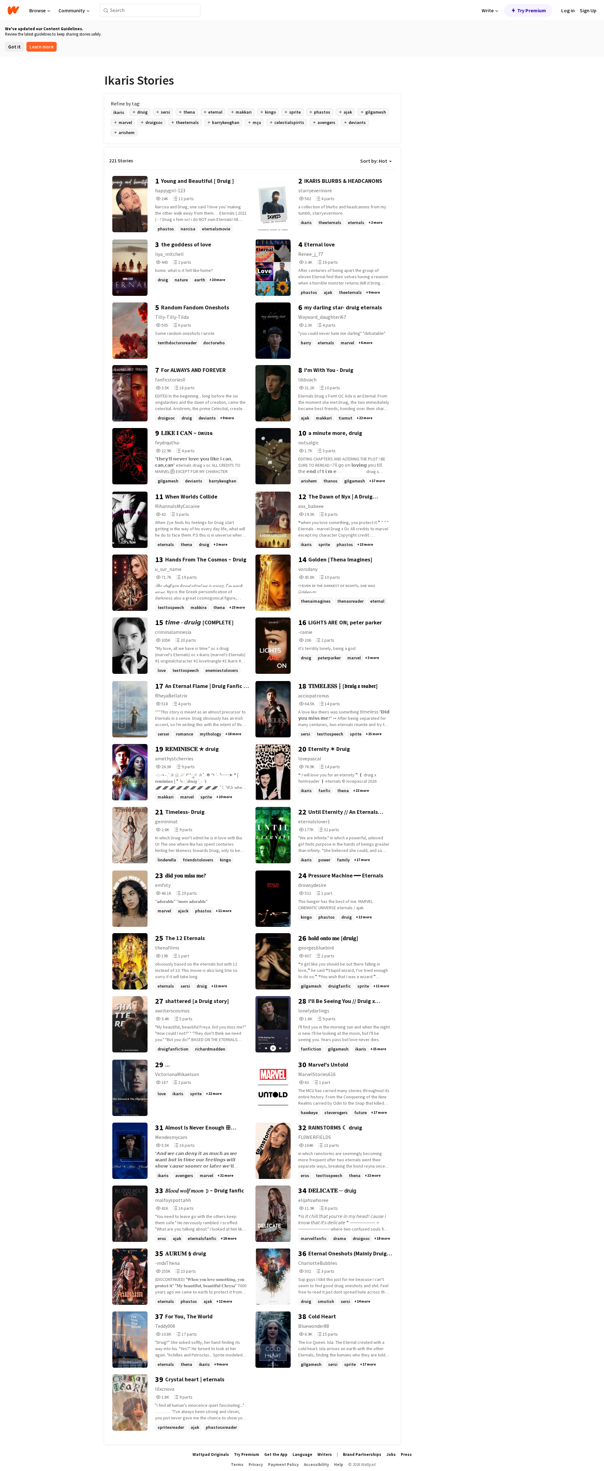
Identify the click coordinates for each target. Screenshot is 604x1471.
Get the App (276, 1454)
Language (302, 1454)
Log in (568, 10)
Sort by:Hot (373, 161)
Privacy (256, 1464)
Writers (324, 1454)
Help (338, 1464)
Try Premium (531, 10)
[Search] (106, 10)
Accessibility (316, 1464)
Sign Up (588, 10)
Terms (237, 1464)
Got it (14, 47)
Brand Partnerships (362, 1454)
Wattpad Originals (211, 1454)
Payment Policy (283, 1464)
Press (406, 1454)
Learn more (41, 47)
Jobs (391, 1454)
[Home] (13, 10)
